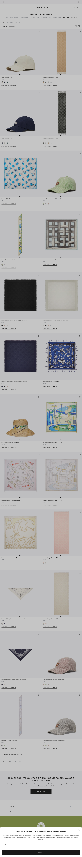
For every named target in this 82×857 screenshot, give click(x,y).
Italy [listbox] (5, 845)
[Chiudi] (79, 830)
